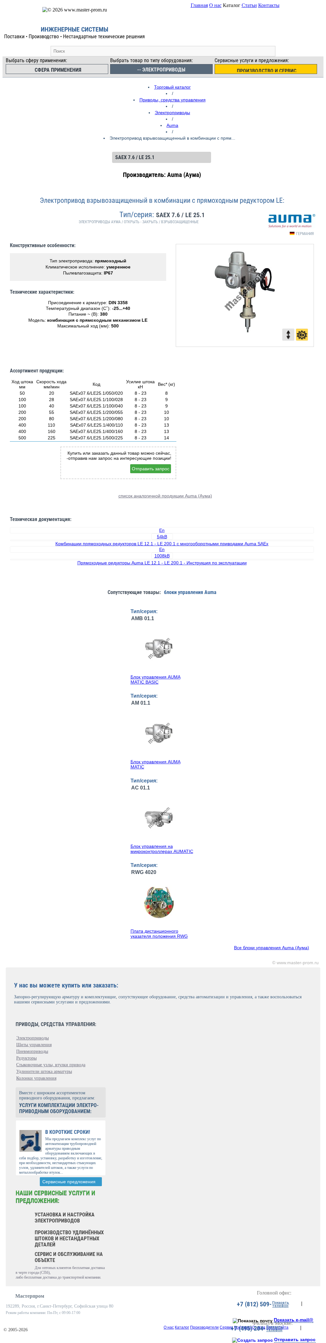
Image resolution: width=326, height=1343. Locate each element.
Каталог (182, 1327)
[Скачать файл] (162, 540)
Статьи (249, 5)
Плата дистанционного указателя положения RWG (159, 933)
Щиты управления (34, 1044)
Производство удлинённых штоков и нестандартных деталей (69, 1238)
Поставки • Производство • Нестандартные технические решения (74, 36)
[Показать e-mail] (253, 1320)
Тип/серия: (144, 615)
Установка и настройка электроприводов (65, 1218)
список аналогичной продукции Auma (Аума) (165, 495)
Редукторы (26, 1058)
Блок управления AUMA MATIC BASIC (156, 679)
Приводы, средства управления (172, 99)
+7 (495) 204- (248, 1328)
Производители (204, 1327)
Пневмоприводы (32, 1051)
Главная (199, 5)
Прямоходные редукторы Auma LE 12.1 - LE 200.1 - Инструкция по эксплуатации (162, 562)
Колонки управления (36, 1078)
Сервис (226, 1327)
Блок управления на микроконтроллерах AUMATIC (162, 849)
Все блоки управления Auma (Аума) (271, 947)
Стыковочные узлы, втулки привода (50, 1064)
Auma (172, 125)
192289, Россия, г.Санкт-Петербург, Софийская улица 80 (59, 1306)
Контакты (269, 5)
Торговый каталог (172, 87)
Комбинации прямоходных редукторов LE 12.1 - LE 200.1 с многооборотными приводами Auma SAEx (161, 543)
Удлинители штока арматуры (44, 1071)
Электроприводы (172, 112)
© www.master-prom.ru (295, 962)
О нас (215, 5)
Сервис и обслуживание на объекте (69, 1257)
